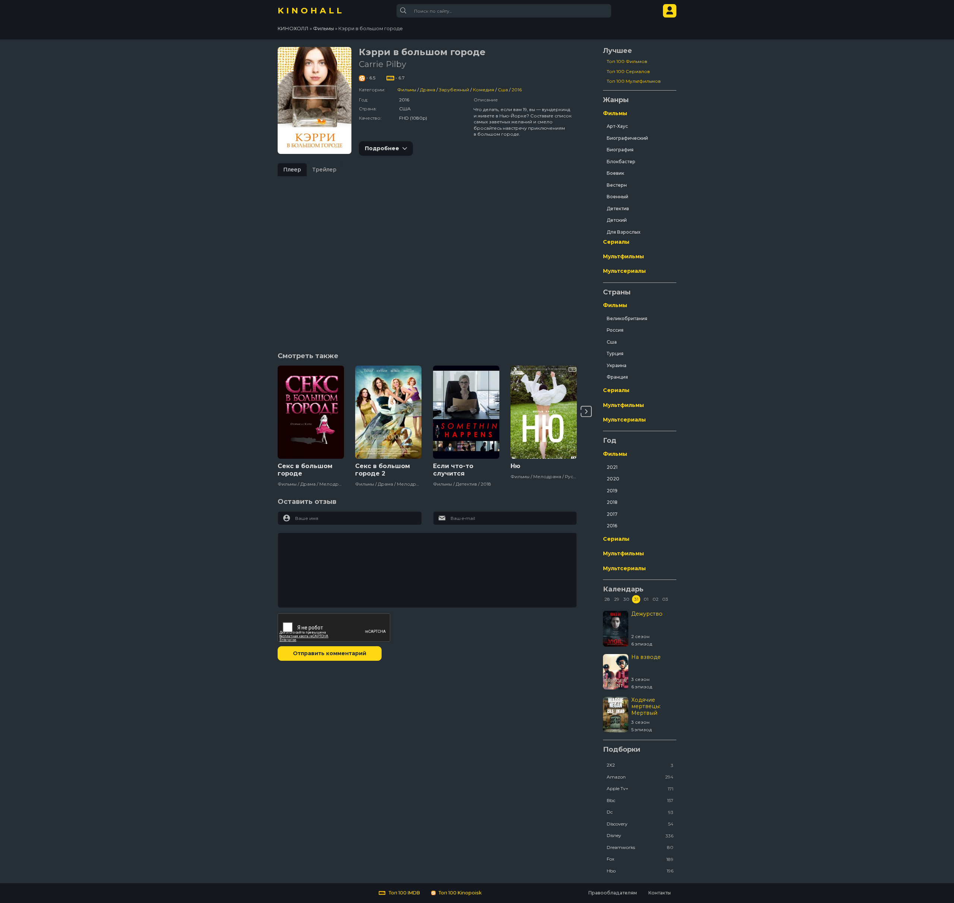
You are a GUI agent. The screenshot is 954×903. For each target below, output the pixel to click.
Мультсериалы (624, 271)
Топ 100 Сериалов (628, 71)
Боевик (615, 173)
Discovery (640, 824)
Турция (615, 353)
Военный (617, 196)
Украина (616, 365)
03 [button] (665, 599)
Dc (640, 812)
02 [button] (655, 599)
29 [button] (616, 599)
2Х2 (640, 765)
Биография (620, 149)
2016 (517, 89)
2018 (612, 502)
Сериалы (616, 242)
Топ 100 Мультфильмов (634, 81)
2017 (612, 514)
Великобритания (627, 318)
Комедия (483, 89)
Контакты (659, 893)
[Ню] (544, 412)
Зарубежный (454, 89)
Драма (427, 89)
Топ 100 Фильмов (627, 61)
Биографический (627, 138)
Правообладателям (612, 893)
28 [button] (607, 599)
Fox (640, 859)
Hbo (640, 871)
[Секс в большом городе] (311, 412)
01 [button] (646, 599)
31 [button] (636, 599)
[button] (586, 411)
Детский (617, 220)
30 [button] (626, 599)
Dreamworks (640, 847)
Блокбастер (621, 161)
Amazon (640, 777)
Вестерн (617, 185)
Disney (640, 835)
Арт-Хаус (617, 126)
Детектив (618, 208)
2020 (613, 479)
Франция (617, 377)
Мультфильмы (623, 256)
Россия (615, 330)
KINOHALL (311, 11)
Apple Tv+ (640, 788)
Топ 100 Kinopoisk (459, 893)
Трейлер (324, 169)
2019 (612, 490)
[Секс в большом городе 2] (388, 412)
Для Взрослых (623, 232)
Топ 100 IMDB (404, 893)
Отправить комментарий (329, 653)
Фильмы (406, 89)
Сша (503, 89)
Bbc (640, 800)
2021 (612, 467)
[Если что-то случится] (466, 412)
